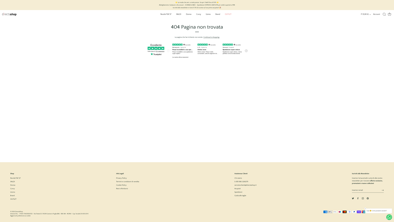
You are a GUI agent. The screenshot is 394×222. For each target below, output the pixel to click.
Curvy (198, 14)
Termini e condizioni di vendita (127, 182)
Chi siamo (238, 178)
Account (376, 14)
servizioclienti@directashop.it (245, 185)
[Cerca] (384, 14)
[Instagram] (363, 198)
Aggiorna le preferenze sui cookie (20, 216)
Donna (188, 14)
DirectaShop (19, 211)
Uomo (208, 14)
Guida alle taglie (240, 196)
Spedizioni (238, 192)
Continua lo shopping (211, 37)
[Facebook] (358, 198)
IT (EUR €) (365, 14)
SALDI (178, 14)
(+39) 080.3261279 (241, 182)
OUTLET (228, 14)
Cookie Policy (121, 185)
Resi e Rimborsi (122, 189)
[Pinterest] (368, 198)
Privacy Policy (121, 178)
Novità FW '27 (165, 14)
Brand (217, 14)
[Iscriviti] (383, 190)
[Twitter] (353, 198)
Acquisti (237, 189)
